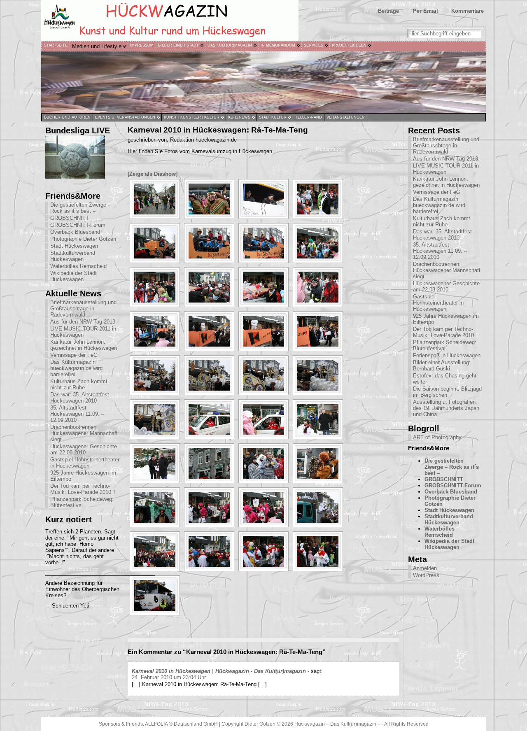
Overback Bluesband (75, 232)
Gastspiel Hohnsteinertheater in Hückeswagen (84, 462)
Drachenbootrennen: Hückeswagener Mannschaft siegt (84, 433)
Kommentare (467, 11)
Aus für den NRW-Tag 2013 (82, 322)
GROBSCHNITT (69, 218)
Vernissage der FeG (74, 355)
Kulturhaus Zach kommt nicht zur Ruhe (78, 384)
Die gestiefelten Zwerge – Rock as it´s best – (80, 208)
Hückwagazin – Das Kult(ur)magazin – (337, 724)
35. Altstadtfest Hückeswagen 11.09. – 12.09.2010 (77, 414)
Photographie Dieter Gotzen (83, 239)
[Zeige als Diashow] (152, 174)
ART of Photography (437, 437)
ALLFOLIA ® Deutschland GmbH (182, 724)
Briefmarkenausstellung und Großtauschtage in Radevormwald (83, 308)
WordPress (426, 575)
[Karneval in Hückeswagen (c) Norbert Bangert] (155, 199)
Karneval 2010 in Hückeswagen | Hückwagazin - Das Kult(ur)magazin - (220, 671)
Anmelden (425, 568)
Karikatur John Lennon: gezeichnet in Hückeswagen (83, 345)
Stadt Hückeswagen (74, 246)
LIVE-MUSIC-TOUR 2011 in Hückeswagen (83, 332)
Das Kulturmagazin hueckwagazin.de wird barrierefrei (76, 368)
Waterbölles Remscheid (78, 266)
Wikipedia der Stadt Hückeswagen (73, 276)
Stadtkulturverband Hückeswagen (72, 256)
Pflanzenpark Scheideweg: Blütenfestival (82, 502)
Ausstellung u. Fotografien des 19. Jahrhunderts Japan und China (446, 408)
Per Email (425, 11)
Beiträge (388, 11)
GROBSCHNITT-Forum (77, 225)
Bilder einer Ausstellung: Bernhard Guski (442, 365)
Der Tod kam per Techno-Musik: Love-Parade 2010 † (83, 489)
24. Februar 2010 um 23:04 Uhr (169, 677)
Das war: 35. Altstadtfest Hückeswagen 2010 (79, 397)
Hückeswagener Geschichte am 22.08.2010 (83, 449)
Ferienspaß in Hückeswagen (446, 355)
